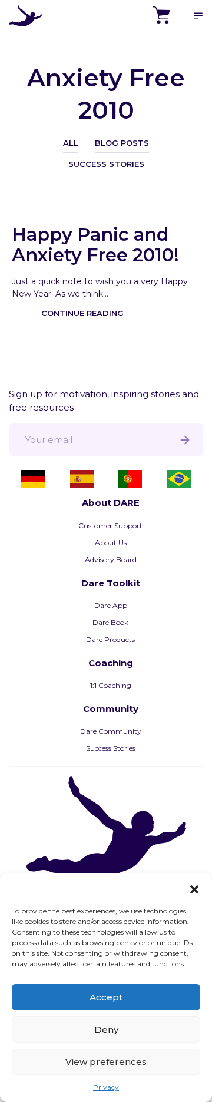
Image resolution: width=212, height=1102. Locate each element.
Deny (106, 1029)
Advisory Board (111, 559)
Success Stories (106, 164)
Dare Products (110, 639)
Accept (106, 997)
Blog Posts (122, 142)
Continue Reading (82, 313)
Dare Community (110, 731)
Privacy (106, 1087)
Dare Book (110, 622)
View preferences (106, 1061)
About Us (111, 542)
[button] (194, 888)
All (70, 142)
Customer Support (110, 525)
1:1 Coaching (110, 685)
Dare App (110, 605)
